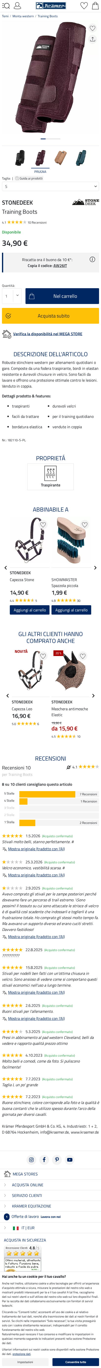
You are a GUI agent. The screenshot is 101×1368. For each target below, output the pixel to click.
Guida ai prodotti (31, 178)
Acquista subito (54, 316)
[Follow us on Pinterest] (57, 1160)
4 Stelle (9, 800)
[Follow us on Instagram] (31, 1160)
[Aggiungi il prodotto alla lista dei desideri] (92, 28)
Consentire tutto (75, 1362)
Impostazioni (25, 1362)
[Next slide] (95, 162)
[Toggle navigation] (6, 6)
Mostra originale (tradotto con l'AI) (36, 849)
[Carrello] (95, 5)
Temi (5, 16)
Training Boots (48, 16)
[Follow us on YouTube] (70, 1160)
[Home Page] (51, 5)
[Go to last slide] (6, 568)
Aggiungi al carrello (30, 610)
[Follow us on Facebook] (44, 1160)
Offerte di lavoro (33, 1216)
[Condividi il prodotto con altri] (92, 39)
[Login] (17, 5)
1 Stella (9, 822)
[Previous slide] (6, 162)
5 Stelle (9, 793)
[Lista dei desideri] (84, 5)
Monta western (23, 16)
